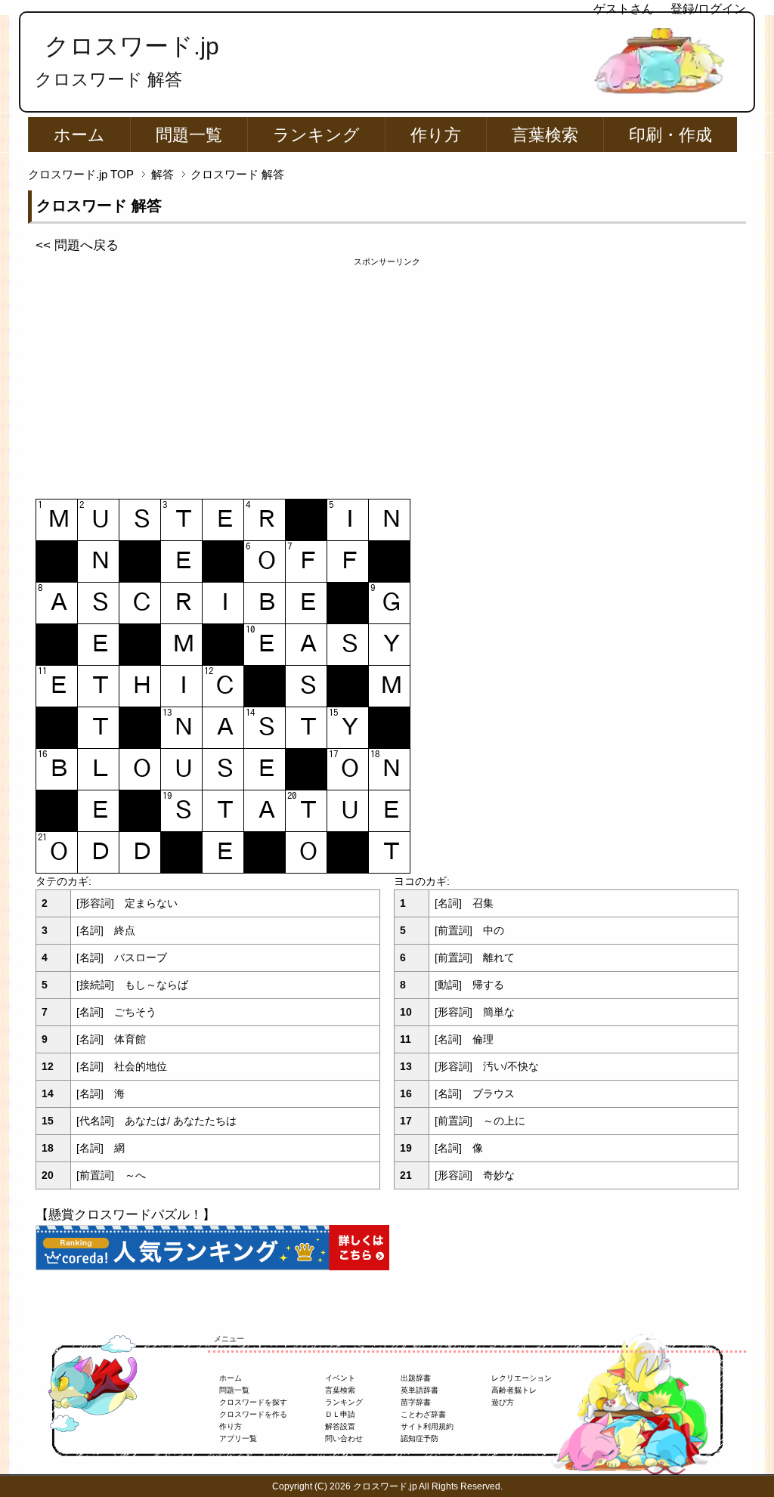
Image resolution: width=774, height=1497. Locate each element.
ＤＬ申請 (340, 1414)
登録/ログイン (708, 8)
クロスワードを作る (253, 1414)
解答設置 (340, 1426)
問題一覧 (189, 134)
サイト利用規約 (427, 1426)
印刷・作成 (670, 134)
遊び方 (502, 1402)
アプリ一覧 (238, 1438)
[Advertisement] (387, 374)
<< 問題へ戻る (77, 245)
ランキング (316, 134)
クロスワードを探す (253, 1402)
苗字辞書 (416, 1402)
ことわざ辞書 (423, 1414)
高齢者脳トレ (514, 1390)
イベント (340, 1378)
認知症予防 (419, 1438)
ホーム (79, 134)
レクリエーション (521, 1378)
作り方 (435, 134)
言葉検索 (545, 134)
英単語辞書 (419, 1390)
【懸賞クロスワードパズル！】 (125, 1215)
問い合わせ (344, 1438)
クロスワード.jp (132, 46)
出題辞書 (416, 1378)
